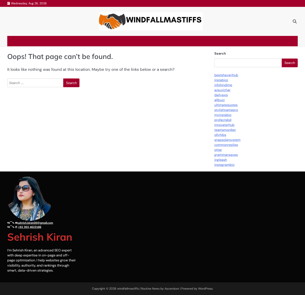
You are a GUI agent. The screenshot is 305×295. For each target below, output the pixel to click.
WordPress (205, 288)
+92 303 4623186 (29, 227)
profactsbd (222, 120)
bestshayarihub (226, 75)
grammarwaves (226, 155)
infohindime (223, 85)
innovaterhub (224, 125)
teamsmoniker (225, 130)
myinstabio (222, 115)
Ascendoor (172, 288)
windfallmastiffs (128, 288)
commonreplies (226, 145)
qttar (218, 150)
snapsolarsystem (227, 140)
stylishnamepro (226, 110)
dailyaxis (221, 95)
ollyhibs (220, 135)
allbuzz (219, 100)
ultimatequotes (226, 105)
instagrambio (224, 165)
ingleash (220, 160)
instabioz (221, 80)
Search (220, 53)
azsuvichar (222, 90)
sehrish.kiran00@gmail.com (35, 222)
